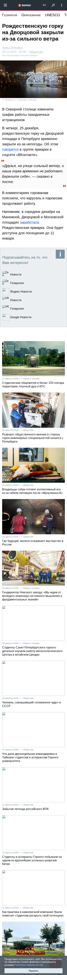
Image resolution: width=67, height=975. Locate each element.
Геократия (9, 15)
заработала (29, 222)
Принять (33, 970)
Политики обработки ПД (29, 964)
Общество (36, 52)
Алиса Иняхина (12, 47)
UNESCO (52, 15)
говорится (10, 149)
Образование (31, 15)
